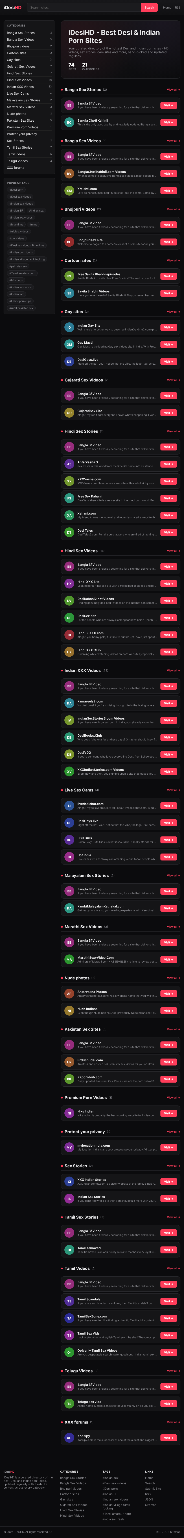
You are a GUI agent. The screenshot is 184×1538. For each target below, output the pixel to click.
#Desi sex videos (20, 196)
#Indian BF (16, 210)
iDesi (13, 7)
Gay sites (66, 1499)
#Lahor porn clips (20, 301)
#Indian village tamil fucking (27, 259)
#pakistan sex (18, 266)
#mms (33, 224)
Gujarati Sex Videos (74, 1505)
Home (167, 7)
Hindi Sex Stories (72, 1510)
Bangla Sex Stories (73, 1478)
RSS (177, 7)
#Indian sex (36, 210)
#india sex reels (114, 1519)
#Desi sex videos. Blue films (26, 245)
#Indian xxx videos (21, 217)
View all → (173, 89)
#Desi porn (16, 189)
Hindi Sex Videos (72, 1515)
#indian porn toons (21, 252)
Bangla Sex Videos (73, 1483)
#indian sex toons (20, 287)
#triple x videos (18, 231)
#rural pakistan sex (21, 308)
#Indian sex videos (21, 203)
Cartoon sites (69, 1494)
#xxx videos (16, 238)
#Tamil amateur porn (22, 273)
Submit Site (153, 1488)
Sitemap (150, 1505)
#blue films (16, 224)
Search (149, 7)
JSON (149, 1499)
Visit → (168, 105)
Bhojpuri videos (71, 1488)
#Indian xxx (16, 294)
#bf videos (16, 280)
